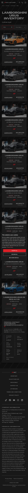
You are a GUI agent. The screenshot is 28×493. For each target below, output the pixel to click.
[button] (14, 258)
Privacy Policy (10, 247)
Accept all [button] (14, 250)
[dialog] (14, 246)
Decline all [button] (14, 254)
